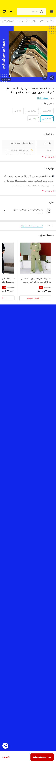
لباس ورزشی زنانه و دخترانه (32, 225)
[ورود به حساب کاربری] (12, 11)
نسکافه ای (32, 111)
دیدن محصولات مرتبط (42, 757)
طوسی (45, 118)
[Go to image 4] (2, 79)
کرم (16, 111)
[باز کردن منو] (51, 11)
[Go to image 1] (9, 79)
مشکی (45, 111)
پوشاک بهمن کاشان (47, 20)
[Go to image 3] (4, 79)
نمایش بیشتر (50, 156)
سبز (31, 118)
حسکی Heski (43, 98)
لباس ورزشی (23, 20)
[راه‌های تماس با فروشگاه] (5, 746)
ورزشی (34, 20)
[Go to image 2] (6, 79)
